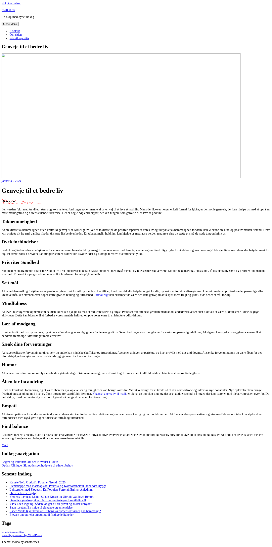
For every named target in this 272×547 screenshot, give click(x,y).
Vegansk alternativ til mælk (110, 393)
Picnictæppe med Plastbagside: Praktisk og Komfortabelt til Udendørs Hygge (58, 486)
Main (5, 445)
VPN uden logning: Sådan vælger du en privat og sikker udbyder (50, 504)
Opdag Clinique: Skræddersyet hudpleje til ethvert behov (37, 465)
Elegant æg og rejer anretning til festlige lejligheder (41, 514)
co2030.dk (8, 10)
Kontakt (15, 31)
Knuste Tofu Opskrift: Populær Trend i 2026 (38, 482)
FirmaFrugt (101, 295)
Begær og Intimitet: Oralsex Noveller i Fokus (30, 462)
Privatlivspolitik (19, 38)
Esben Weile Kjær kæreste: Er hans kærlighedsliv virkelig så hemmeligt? (55, 511)
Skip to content (11, 3)
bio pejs (5, 532)
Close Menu (10, 24)
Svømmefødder (17, 532)
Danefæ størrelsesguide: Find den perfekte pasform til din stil (48, 500)
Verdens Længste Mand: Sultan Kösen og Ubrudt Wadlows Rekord (52, 496)
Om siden (16, 34)
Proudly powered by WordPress (22, 535)
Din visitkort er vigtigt (23, 493)
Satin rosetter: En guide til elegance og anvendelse (41, 507)
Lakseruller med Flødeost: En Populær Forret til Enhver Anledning (51, 489)
